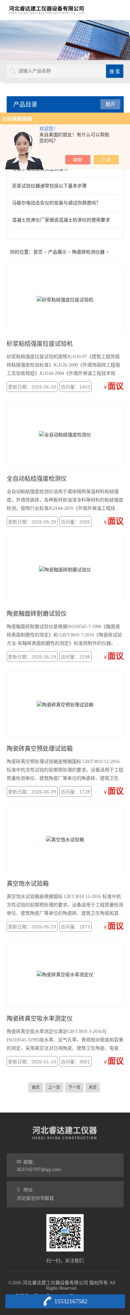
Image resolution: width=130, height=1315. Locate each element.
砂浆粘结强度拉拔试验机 (40, 343)
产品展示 (57, 252)
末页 (93, 1087)
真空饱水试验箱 (28, 883)
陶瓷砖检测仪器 (88, 252)
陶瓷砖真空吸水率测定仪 (40, 1018)
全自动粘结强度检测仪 (37, 478)
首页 (38, 252)
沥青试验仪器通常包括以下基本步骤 (49, 185)
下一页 (74, 1087)
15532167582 (70, 1301)
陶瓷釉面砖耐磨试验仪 (37, 613)
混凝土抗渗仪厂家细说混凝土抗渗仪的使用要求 (61, 220)
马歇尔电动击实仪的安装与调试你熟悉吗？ (56, 202)
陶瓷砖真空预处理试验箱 (40, 748)
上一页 (54, 1087)
